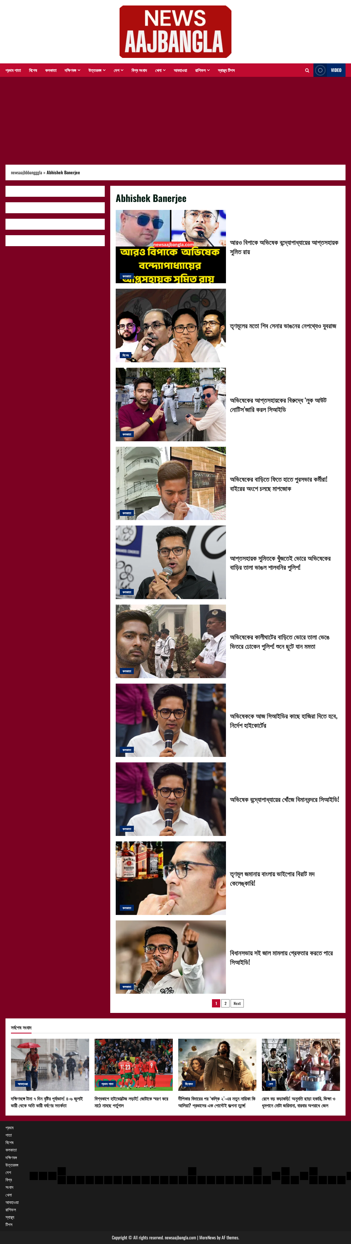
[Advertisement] (175, 118)
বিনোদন (189, 1083)
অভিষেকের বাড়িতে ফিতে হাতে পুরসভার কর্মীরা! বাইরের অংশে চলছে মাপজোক (171, 483)
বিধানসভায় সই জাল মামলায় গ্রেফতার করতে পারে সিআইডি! (171, 957)
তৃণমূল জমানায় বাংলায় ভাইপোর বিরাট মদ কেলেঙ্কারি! (171, 878)
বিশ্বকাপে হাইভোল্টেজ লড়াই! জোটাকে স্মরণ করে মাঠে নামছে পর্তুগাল (131, 1102)
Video (336, 70)
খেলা (158, 70)
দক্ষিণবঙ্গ (70, 70)
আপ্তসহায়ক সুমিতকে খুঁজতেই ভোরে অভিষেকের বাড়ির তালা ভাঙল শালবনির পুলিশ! (171, 562)
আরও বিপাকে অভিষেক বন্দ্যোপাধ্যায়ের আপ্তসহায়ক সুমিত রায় (171, 246)
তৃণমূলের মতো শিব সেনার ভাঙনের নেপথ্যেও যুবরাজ (171, 325)
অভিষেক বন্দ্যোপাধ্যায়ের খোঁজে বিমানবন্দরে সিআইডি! (171, 799)
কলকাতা (50, 70)
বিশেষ (33, 70)
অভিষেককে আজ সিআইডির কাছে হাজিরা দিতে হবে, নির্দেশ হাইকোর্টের (171, 720)
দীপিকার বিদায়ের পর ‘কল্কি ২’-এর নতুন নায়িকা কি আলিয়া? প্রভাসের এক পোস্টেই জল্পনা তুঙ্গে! (216, 1102)
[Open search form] (307, 70)
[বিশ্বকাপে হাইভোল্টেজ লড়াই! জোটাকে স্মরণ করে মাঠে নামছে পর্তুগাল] (134, 1065)
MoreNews (207, 1237)
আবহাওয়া (180, 70)
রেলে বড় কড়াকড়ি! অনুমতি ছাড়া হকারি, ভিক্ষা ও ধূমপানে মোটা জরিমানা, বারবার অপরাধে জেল (298, 1102)
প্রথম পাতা (13, 70)
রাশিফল (200, 70)
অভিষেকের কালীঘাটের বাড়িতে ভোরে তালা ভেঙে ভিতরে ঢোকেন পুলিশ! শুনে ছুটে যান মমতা (171, 641)
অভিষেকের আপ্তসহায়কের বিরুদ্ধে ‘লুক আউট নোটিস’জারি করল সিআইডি (171, 404)
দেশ (116, 70)
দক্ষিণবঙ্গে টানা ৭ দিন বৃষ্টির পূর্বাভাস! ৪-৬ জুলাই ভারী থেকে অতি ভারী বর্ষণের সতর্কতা (47, 1102)
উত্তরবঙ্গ (95, 70)
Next (237, 1003)
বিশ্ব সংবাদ (139, 70)
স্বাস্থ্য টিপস (226, 70)
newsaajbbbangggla (26, 172)
